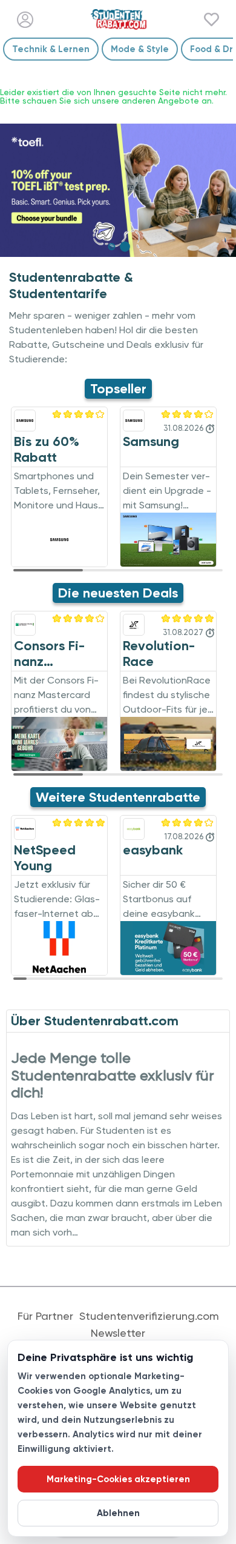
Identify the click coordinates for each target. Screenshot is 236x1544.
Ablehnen (118, 1513)
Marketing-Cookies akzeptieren (118, 1479)
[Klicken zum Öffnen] (118, 190)
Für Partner (45, 1316)
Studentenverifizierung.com (149, 1316)
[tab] (111, 246)
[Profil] (25, 20)
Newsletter (118, 1333)
